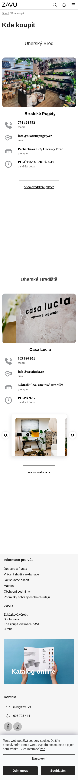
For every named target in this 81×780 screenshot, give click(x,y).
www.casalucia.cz (39, 472)
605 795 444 (21, 716)
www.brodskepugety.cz (39, 187)
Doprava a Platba (15, 568)
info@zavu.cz (22, 707)
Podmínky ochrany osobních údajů (27, 597)
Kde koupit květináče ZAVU (22, 624)
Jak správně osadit (16, 580)
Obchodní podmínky (17, 591)
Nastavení (39, 758)
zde (42, 749)
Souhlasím (58, 770)
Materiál (9, 585)
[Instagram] (17, 726)
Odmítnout (20, 770)
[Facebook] (8, 726)
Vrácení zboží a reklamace (21, 574)
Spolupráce (11, 619)
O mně (8, 629)
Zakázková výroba (16, 614)
